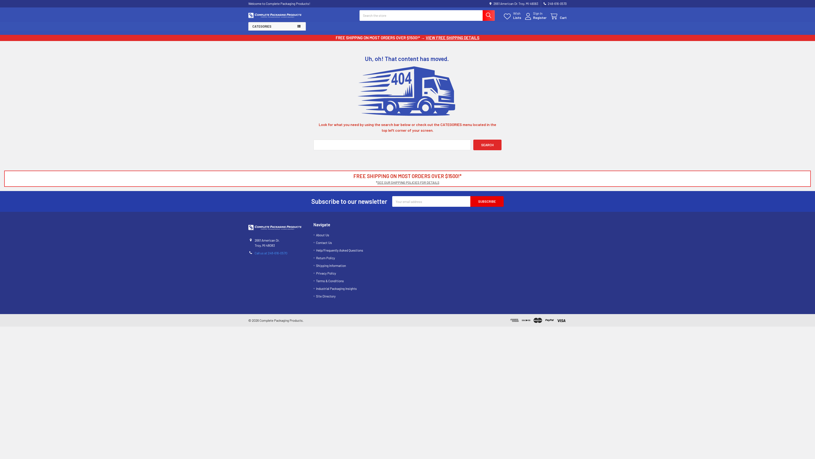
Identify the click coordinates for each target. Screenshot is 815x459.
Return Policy (325, 258)
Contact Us (324, 243)
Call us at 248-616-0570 (271, 253)
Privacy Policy (326, 273)
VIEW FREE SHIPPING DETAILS (452, 37)
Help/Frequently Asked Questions (339, 250)
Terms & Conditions (330, 281)
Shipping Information (331, 266)
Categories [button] (261, 26)
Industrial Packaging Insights (336, 288)
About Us (322, 235)
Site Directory (326, 296)
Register (540, 18)
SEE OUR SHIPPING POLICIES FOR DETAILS (408, 182)
